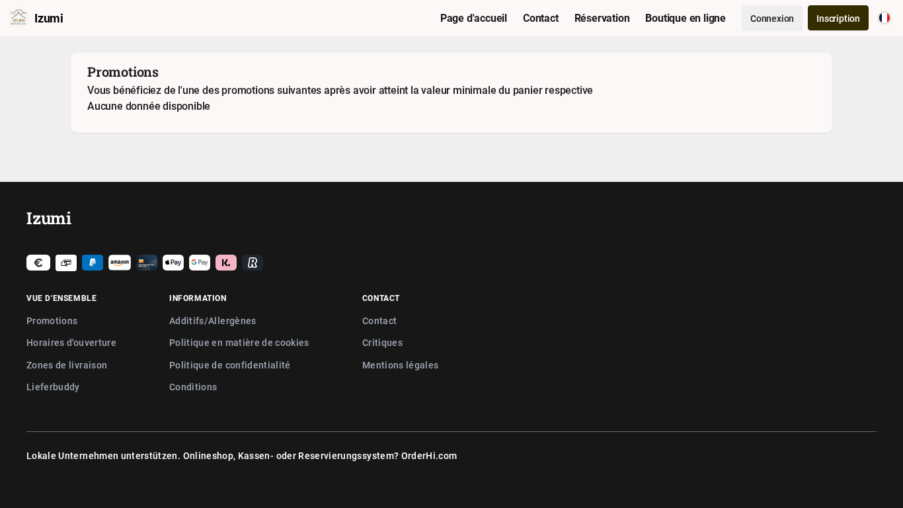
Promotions (52, 320)
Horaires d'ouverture (71, 342)
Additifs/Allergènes (212, 320)
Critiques (382, 342)
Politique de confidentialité (230, 365)
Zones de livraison (66, 365)
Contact (379, 320)
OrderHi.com (429, 455)
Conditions (193, 386)
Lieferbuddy (53, 386)
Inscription (838, 18)
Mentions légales (400, 365)
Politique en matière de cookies (239, 342)
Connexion (772, 18)
